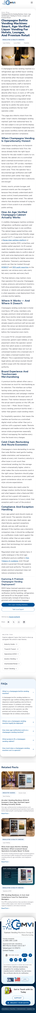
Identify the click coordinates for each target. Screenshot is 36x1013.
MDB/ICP (5, 267)
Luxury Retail (17, 43)
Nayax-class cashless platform (14, 240)
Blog (7, 12)
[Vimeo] (30, 955)
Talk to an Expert (18, 609)
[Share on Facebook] (8, 622)
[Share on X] (14, 622)
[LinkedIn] (15, 960)
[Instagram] (11, 960)
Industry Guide (22, 793)
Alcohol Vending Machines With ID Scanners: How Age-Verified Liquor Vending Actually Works (15, 802)
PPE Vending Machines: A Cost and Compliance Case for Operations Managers (15, 897)
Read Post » (5, 813)
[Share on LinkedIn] (24, 622)
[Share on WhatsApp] (19, 622)
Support (18, 998)
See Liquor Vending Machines (18, 605)
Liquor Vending (6, 43)
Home (3, 12)
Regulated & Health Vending (13, 39)
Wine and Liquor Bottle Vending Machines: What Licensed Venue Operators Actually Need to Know (15, 849)
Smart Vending (6, 796)
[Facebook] (24, 960)
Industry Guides (9, 793)
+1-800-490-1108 (10, 940)
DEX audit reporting (20, 267)
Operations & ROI (7, 891)
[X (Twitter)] (20, 960)
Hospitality (26, 43)
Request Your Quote (19, 1003)
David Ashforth (14, 617)
